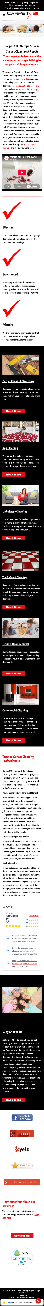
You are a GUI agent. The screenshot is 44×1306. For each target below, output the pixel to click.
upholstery (27, 86)
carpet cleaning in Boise (20, 79)
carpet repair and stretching (24, 89)
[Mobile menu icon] (3, 15)
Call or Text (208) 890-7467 (19, 8)
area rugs (16, 86)
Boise (26, 144)
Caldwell (6, 148)
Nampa (32, 144)
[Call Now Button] (38, 1301)
